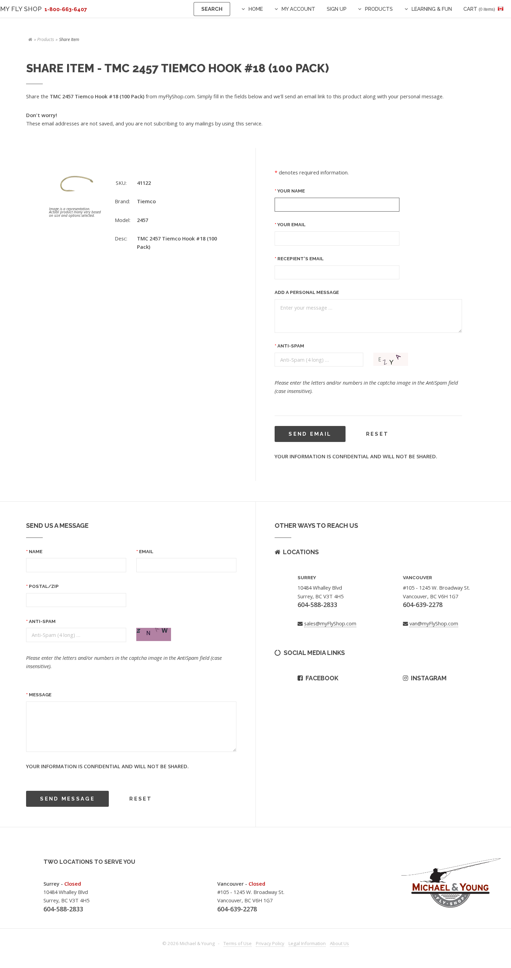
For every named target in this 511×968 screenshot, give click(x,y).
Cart (479, 9)
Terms (238, 943)
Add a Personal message (307, 292)
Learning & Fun (432, 9)
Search (211, 9)
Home (256, 9)
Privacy (270, 943)
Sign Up (337, 9)
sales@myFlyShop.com (330, 623)
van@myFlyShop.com (433, 623)
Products (379, 9)
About (339, 943)
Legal (307, 943)
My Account (298, 9)
